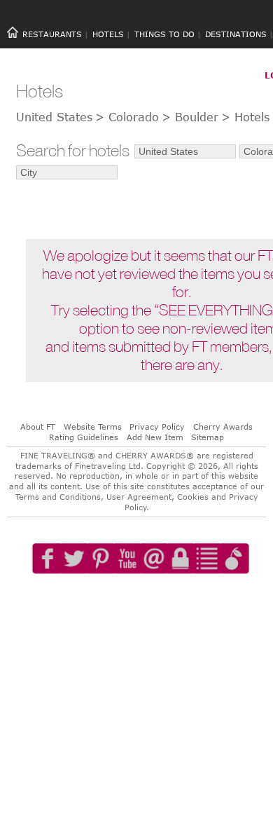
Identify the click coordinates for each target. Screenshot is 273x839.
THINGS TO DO (164, 34)
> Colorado (127, 117)
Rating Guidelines (83, 437)
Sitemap (207, 437)
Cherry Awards (223, 426)
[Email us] (157, 598)
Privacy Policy (157, 426)
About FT (37, 426)
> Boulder (190, 117)
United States (54, 117)
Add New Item (155, 437)
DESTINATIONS (236, 34)
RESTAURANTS (52, 34)
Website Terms (93, 426)
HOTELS (108, 34)
